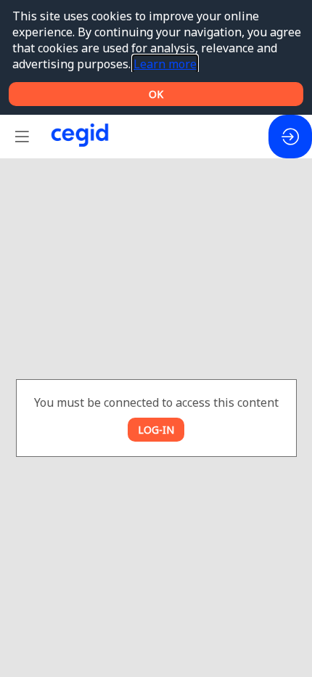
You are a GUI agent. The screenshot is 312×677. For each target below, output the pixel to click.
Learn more (165, 64)
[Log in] (290, 136)
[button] (22, 136)
